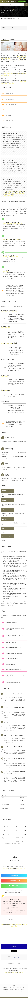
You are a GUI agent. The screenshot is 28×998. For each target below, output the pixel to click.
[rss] (14, 985)
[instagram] (13, 985)
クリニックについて (21, 987)
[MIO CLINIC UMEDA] (14, 4)
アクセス (23, 989)
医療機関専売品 (6, 989)
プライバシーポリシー (12, 987)
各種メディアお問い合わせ (15, 989)
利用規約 (5, 987)
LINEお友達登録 (22, 1)
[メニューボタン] (2, 4)
